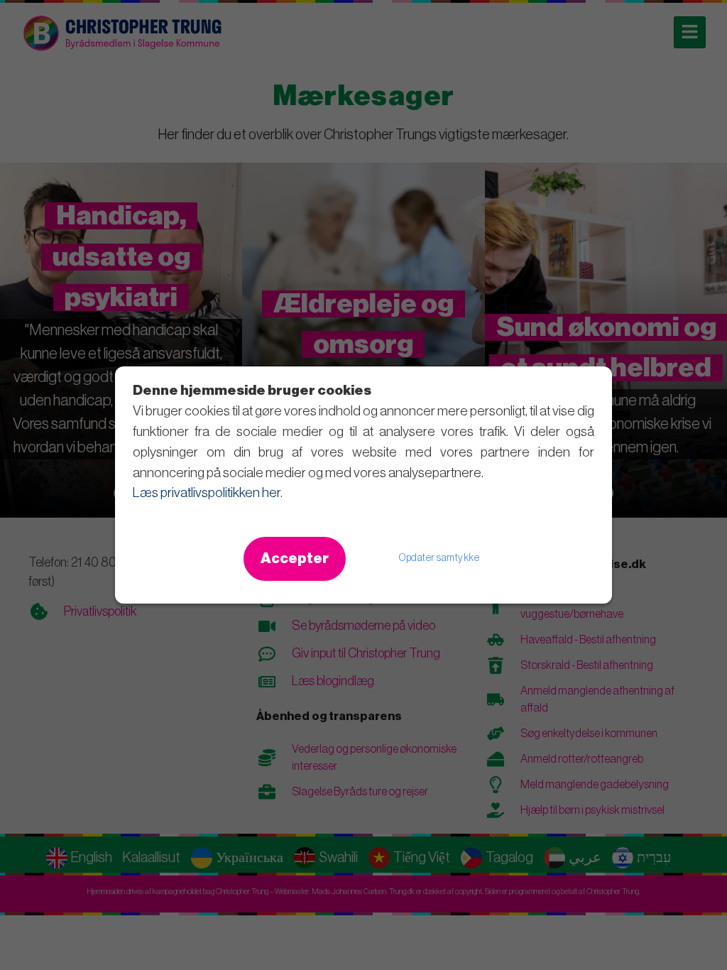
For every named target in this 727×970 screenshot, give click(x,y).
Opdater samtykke (439, 558)
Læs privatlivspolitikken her (206, 492)
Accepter (295, 559)
